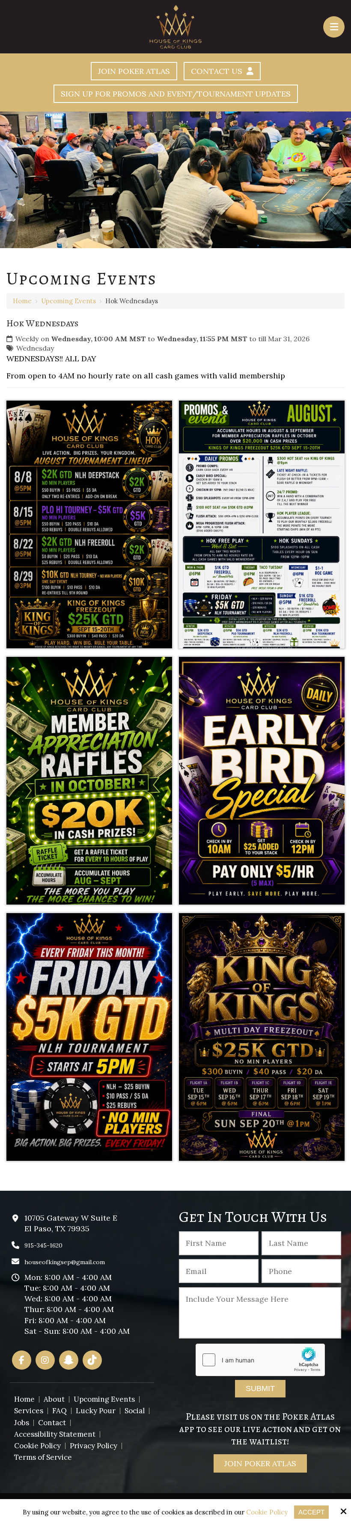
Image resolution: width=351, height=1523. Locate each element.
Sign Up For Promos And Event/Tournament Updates (176, 94)
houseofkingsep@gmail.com (64, 1262)
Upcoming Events (68, 301)
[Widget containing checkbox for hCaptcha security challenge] (260, 1360)
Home (22, 301)
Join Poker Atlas (134, 71)
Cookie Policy (267, 1512)
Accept (311, 1512)
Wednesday (35, 348)
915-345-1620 (43, 1245)
